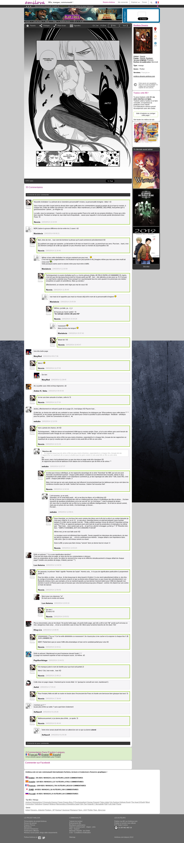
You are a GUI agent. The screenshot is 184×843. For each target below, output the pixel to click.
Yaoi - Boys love (99, 810)
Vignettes (77, 26)
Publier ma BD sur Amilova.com (125, 821)
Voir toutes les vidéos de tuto (143, 120)
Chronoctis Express (50, 802)
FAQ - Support (74, 829)
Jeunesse (66, 810)
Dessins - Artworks (37, 810)
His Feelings (114, 802)
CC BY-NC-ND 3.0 (125, 828)
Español (56, 755)
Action (27, 810)
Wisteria (52, 804)
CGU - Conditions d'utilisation (80, 833)
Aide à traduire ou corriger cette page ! (145, 114)
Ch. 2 (75, 21)
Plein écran (62, 26)
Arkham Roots (125, 802)
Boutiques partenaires (77, 825)
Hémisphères (37, 802)
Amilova (28, 802)
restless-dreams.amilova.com (144, 76)
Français (33, 755)
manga (47, 21)
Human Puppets (93, 802)
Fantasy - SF (50, 810)
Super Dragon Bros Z (66, 802)
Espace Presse (29, 825)
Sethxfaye (38, 804)
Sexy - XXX (83, 810)
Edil (106, 804)
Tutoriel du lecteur (75, 821)
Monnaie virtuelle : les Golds (79, 831)
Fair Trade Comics (121, 825)
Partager (46, 26)
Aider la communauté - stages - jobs (82, 827)
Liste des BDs (37, 21)
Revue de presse (30, 823)
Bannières (28, 827)
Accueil (27, 21)
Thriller (55, 21)
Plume (119, 804)
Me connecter (123, 2)
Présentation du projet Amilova (35, 821)
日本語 (31, 790)
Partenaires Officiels (31, 831)
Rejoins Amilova (109, 2)
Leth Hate (112, 804)
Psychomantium (80, 802)
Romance (74, 810)
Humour (58, 810)
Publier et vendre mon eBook (125, 823)
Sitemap (72, 837)
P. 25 (81, 21)
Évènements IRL (75, 823)
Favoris (33, 26)
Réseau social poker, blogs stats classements (40, 833)
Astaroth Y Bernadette (96, 804)
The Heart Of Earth (138, 802)
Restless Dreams (65, 21)
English (45, 755)
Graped (46, 804)
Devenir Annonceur (31, 829)
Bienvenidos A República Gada (67, 804)
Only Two (83, 804)
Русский (31, 794)
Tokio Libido (104, 802)
